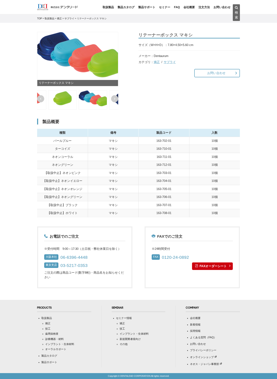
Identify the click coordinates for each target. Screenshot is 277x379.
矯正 (157, 62)
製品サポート (146, 7)
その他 (124, 344)
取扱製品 (108, 7)
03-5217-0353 (74, 265)
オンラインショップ (202, 357)
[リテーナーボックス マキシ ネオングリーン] (62, 99)
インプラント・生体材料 (59, 344)
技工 (47, 328)
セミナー (164, 7)
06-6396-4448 (74, 257)
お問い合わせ (222, 7)
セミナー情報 (124, 318)
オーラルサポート (55, 349)
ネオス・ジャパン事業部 (204, 364)
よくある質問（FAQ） (203, 337)
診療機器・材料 (54, 339)
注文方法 (204, 7)
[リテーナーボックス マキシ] (77, 59)
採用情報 (195, 331)
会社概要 (189, 7)
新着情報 (195, 324)
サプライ (170, 62)
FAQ (177, 7)
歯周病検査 (51, 333)
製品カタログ (126, 7)
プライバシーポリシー (203, 350)
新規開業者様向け (130, 339)
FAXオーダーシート (213, 266)
